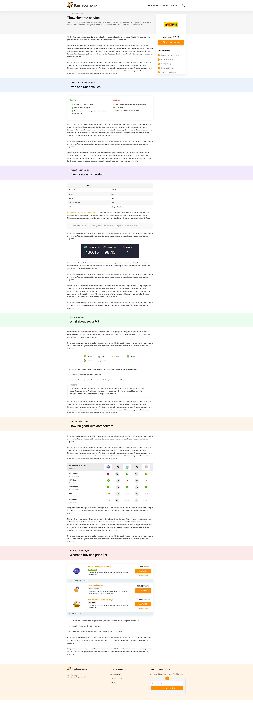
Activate (143, 571)
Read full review (143, 575)
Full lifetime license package (100, 599)
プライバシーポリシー (116, 678)
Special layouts (152, 5)
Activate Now (172, 42)
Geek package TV (95, 585)
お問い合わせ (114, 682)
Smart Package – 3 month (99, 566)
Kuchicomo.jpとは (115, 674)
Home (68, 13)
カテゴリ (165, 5)
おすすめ (174, 5)
